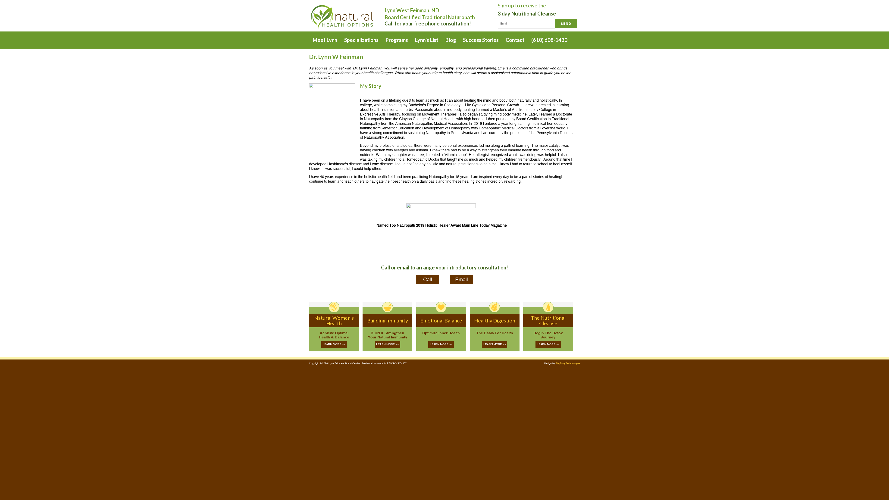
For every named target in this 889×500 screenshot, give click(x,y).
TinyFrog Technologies (568, 363)
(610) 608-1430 (549, 40)
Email (461, 279)
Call (427, 279)
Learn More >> (334, 344)
